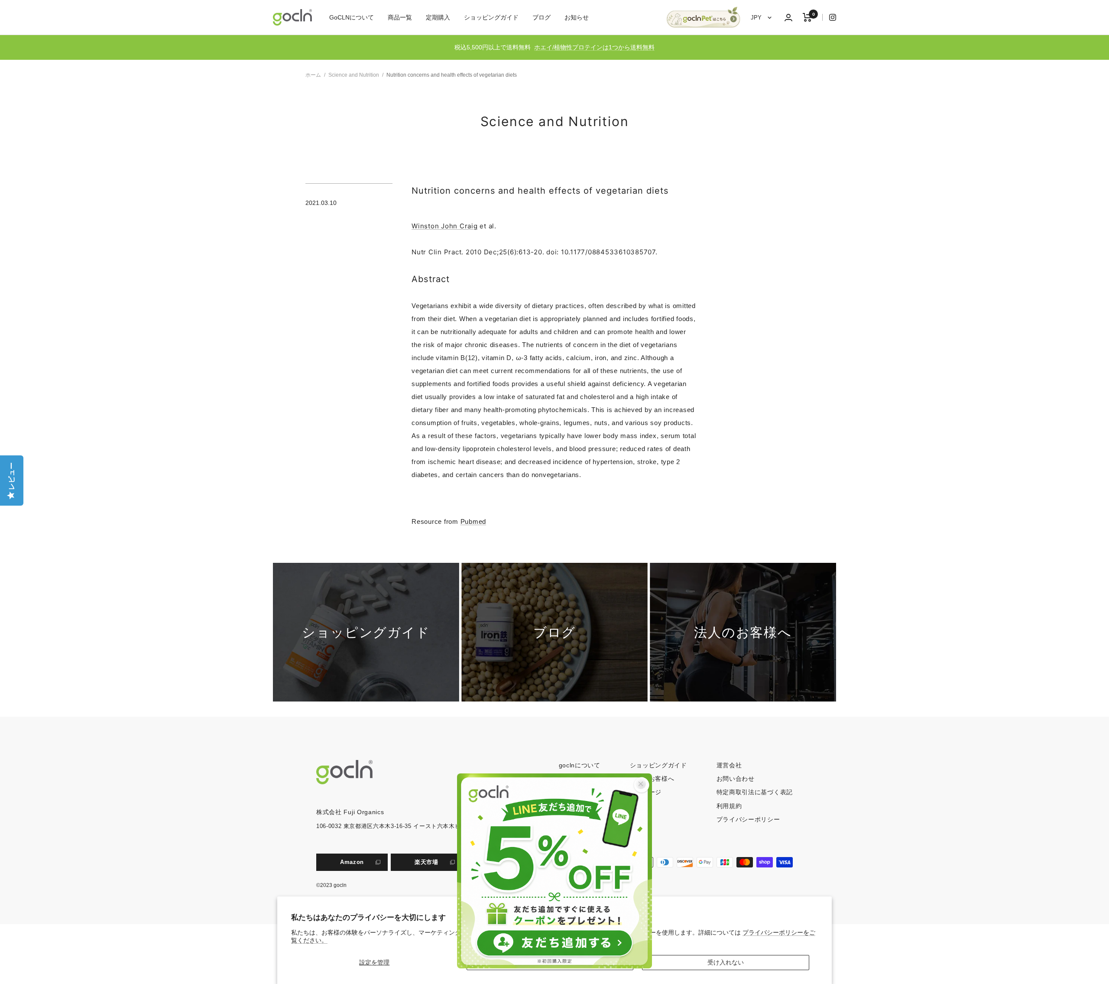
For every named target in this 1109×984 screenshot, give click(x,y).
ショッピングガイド (491, 17)
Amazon (352, 862)
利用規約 (729, 805)
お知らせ (576, 17)
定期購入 (438, 17)
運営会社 (729, 765)
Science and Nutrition (353, 75)
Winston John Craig (445, 226)
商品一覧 (400, 17)
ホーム (313, 75)
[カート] (807, 17)
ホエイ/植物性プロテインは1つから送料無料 (594, 47)
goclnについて (579, 765)
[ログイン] (788, 17)
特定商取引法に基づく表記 (755, 792)
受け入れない (725, 962)
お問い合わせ (736, 778)
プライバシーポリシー (748, 819)
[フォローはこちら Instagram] (829, 17)
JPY (757, 17)
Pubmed (473, 521)
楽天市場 (426, 862)
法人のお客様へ (652, 778)
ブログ (541, 17)
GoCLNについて (351, 17)
